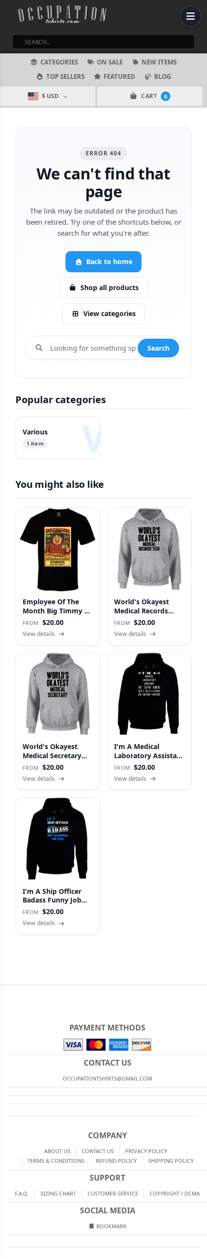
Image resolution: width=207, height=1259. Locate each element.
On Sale (110, 62)
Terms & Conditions (55, 1160)
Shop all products (109, 287)
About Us (57, 1151)
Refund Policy (116, 1160)
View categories (109, 313)
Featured (119, 76)
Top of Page (200, 993)
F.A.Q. (22, 1193)
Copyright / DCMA (175, 1193)
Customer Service (113, 1193)
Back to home (109, 261)
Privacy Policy (146, 1151)
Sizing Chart (58, 1193)
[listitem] (58, 438)
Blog (162, 76)
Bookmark (111, 1226)
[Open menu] (190, 16)
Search (158, 348)
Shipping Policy (171, 1160)
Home (6, 993)
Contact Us (98, 1151)
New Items (159, 62)
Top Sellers (65, 76)
